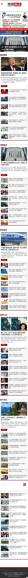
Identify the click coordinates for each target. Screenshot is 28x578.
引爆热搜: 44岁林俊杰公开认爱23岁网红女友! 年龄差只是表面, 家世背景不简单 (18, 386)
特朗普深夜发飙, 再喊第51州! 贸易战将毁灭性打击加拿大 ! (17, 494)
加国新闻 (3, 145)
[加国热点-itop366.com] (14, 4)
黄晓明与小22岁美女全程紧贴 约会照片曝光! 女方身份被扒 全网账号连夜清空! (18, 368)
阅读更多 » (4, 86)
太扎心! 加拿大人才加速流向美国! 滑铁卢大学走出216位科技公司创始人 (18, 534)
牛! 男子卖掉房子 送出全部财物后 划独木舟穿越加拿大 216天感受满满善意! (17, 99)
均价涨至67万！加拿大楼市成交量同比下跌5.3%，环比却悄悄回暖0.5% (18, 554)
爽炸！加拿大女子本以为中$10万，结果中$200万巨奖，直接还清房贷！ (17, 514)
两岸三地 (3, 315)
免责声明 (16, 574)
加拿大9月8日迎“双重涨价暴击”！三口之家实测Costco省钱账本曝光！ (18, 508)
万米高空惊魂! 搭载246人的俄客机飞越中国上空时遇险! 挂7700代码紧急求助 (18, 374)
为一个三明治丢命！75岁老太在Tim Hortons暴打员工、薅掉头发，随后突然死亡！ (18, 114)
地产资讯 (3, 400)
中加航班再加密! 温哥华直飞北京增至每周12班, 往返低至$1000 (17, 527)
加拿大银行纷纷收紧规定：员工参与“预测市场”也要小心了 (18, 547)
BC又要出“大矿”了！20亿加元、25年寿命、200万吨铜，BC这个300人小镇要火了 (18, 198)
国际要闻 (3, 55)
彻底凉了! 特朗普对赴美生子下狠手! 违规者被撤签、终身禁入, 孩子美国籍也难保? (18, 136)
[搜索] (24, 484)
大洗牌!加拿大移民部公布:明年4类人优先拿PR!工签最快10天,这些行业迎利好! (17, 295)
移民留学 (3, 230)
